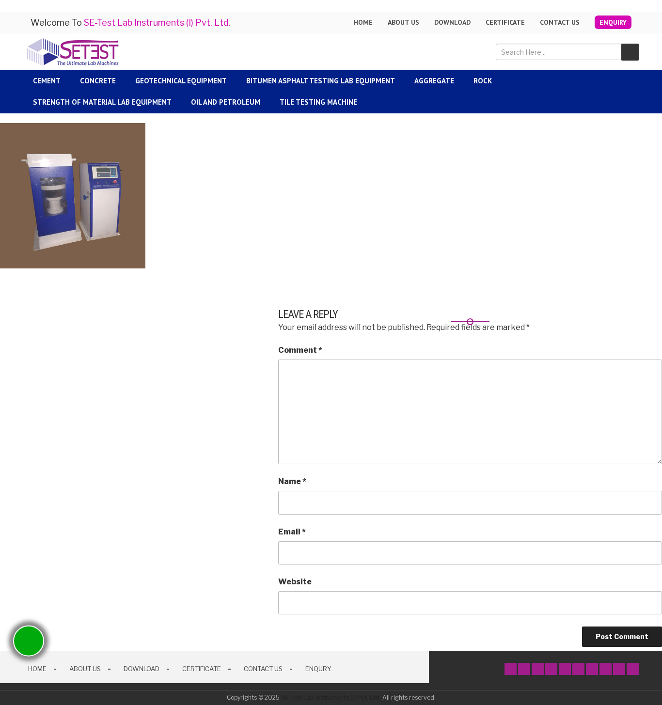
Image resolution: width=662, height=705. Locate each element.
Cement (47, 80)
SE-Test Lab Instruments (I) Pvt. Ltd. (331, 697)
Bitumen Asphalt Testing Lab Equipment (320, 80)
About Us (85, 669)
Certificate (505, 22)
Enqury (318, 669)
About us (403, 22)
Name (292, 481)
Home (363, 22)
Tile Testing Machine (318, 102)
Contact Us (560, 22)
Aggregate (434, 80)
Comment (300, 350)
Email (292, 531)
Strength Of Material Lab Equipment (102, 102)
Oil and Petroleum (225, 102)
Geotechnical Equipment (181, 80)
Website (295, 581)
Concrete (98, 80)
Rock (482, 80)
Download (452, 22)
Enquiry (613, 22)
